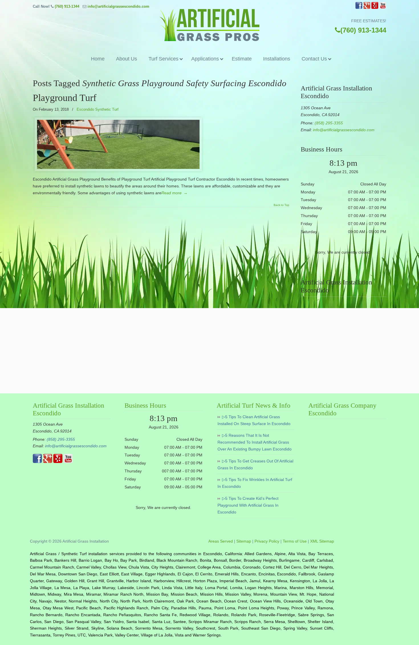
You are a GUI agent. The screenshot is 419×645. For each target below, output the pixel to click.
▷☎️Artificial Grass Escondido (209, 25)
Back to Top (281, 205)
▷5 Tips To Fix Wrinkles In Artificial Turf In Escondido (254, 483)
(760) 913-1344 (67, 6)
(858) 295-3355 (329, 123)
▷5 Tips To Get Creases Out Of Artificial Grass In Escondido (255, 464)
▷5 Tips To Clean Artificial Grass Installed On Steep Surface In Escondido (253, 420)
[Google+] (366, 7)
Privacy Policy (267, 541)
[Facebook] (358, 7)
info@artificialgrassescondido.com (118, 6)
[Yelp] (374, 7)
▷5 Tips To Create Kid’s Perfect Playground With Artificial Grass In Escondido (247, 505)
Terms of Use (295, 541)
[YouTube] (382, 7)
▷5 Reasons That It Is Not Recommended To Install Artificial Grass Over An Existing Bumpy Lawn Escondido (254, 442)
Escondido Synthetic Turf (98, 109)
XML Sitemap (322, 541)
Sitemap (243, 541)
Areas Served (220, 541)
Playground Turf (64, 97)
